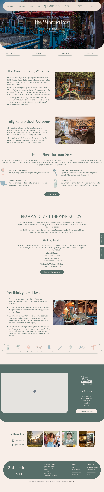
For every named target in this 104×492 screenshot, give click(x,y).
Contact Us (75, 474)
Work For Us (90, 464)
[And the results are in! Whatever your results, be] (52, 439)
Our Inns (74, 467)
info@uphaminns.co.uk (50, 475)
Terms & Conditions (92, 467)
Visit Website (39, 53)
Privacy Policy (91, 469)
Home (74, 464)
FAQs (88, 474)
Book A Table (91, 53)
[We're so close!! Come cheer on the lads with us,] (87, 439)
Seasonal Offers (76, 472)
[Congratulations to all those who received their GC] (35, 439)
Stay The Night (76, 469)
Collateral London (70, 481)
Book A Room (65, 53)
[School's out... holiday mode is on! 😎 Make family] (69, 439)
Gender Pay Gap (91, 472)
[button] (34, 391)
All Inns (13, 53)
